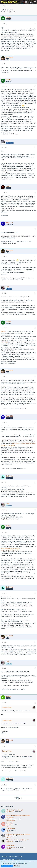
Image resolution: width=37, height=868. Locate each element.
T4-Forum (8, 813)
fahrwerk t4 (9, 823)
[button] (34, 2)
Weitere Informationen (7, 866)
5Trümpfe (5, 342)
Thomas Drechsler (10, 847)
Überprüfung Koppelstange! (14, 810)
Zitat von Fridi (7, 707)
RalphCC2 (17, 468)
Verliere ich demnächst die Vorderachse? (18, 834)
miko (3, 331)
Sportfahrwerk (10, 828)
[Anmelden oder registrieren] (30, 2)
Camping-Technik (10, 820)
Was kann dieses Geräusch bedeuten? (17, 840)
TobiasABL (9, 819)
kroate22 (8, 824)
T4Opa (4, 12)
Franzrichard (9, 841)
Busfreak (8, 836)
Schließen (16, 866)
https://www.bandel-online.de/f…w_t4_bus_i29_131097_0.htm (10, 549)
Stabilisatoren (10, 845)
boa (7, 830)
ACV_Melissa (9, 811)
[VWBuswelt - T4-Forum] (9, 2)
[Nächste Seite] (22, 798)
